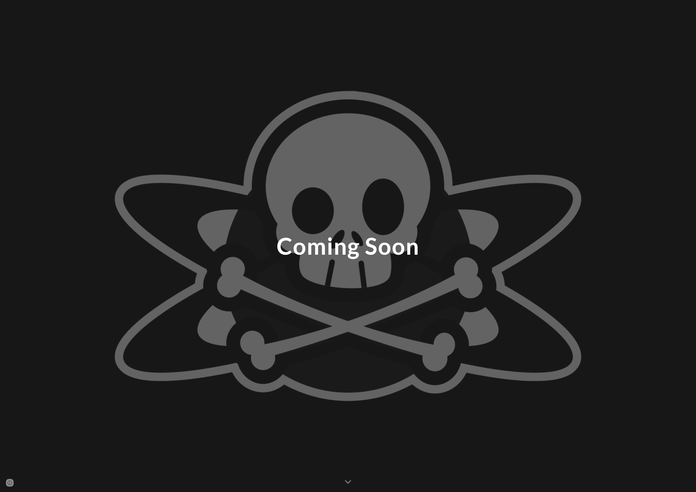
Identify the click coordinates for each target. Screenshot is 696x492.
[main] (348, 246)
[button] (348, 482)
